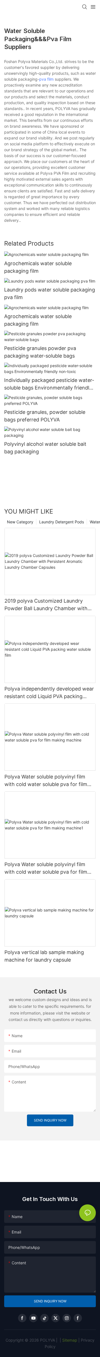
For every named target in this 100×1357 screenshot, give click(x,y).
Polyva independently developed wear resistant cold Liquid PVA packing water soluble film (49, 693)
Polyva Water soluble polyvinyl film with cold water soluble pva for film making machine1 (45, 868)
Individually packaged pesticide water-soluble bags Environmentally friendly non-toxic (49, 384)
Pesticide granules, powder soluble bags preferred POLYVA (44, 416)
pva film (46, 79)
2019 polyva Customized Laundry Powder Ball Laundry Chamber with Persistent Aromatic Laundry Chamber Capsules (49, 605)
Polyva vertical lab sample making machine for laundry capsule (44, 956)
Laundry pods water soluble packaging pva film (49, 293)
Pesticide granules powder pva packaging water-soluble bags (40, 352)
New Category (20, 521)
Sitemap (69, 1340)
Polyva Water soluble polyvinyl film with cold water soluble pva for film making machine (45, 781)
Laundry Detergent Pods (61, 521)
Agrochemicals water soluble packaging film (38, 267)
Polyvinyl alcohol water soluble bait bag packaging (45, 447)
